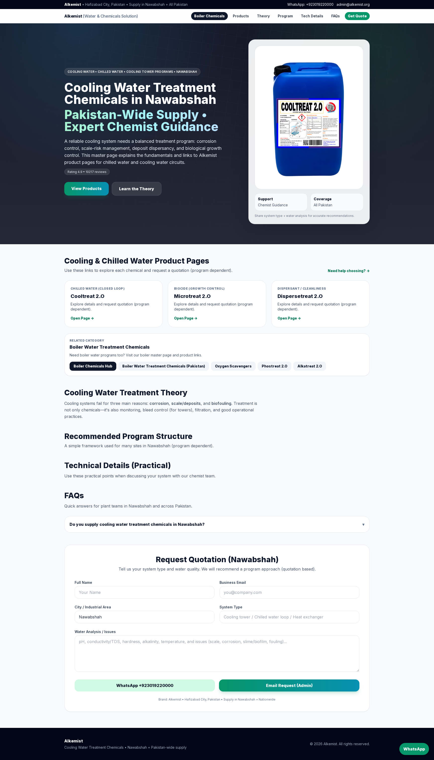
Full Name (83, 582)
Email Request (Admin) (289, 685)
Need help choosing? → (349, 271)
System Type (231, 607)
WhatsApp (414, 748)
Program (285, 16)
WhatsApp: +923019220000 (310, 4)
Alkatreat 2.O (309, 366)
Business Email (233, 582)
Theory (263, 16)
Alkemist (101, 16)
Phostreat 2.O (274, 366)
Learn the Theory (136, 188)
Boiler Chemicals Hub (93, 366)
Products (241, 16)
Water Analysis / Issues (95, 631)
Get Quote (357, 16)
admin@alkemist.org (353, 4)
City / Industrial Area (93, 607)
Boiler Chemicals (209, 16)
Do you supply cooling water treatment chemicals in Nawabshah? (217, 524)
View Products (86, 188)
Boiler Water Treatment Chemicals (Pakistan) (163, 366)
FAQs (335, 16)
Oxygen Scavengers (233, 366)
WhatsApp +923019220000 (144, 685)
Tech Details (312, 16)
